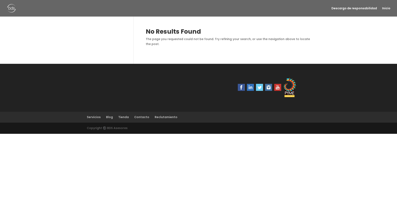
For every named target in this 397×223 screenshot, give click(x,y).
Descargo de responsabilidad (354, 8)
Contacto (141, 117)
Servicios (94, 117)
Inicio (386, 8)
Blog (109, 117)
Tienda (123, 117)
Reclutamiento (166, 117)
